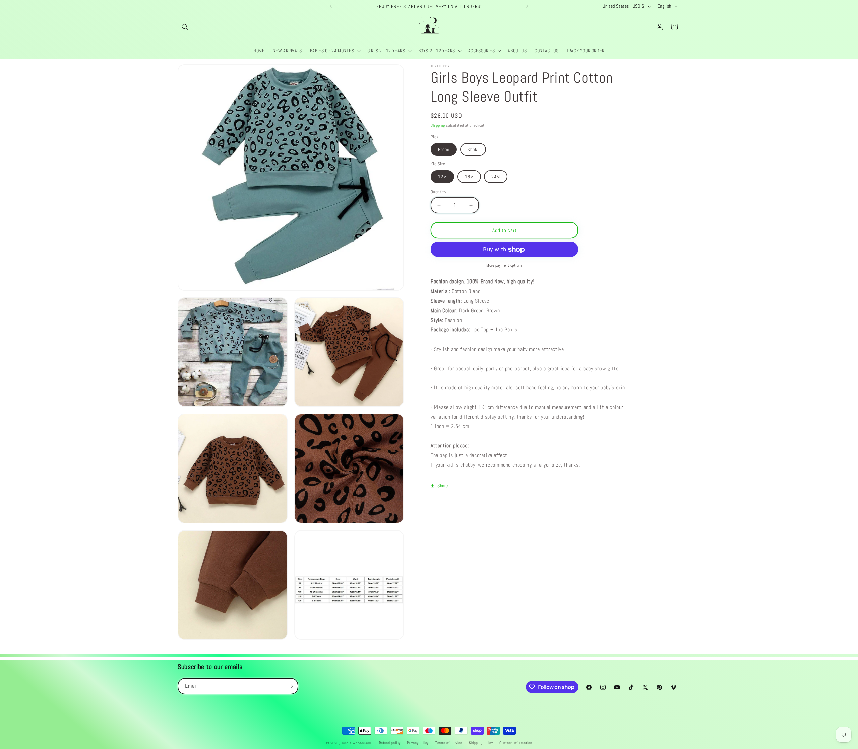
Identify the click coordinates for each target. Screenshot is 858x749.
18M (469, 177)
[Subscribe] (290, 686)
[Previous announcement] (330, 6)
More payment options (504, 265)
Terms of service (448, 742)
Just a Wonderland (356, 743)
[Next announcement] (527, 6)
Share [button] (442, 486)
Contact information (515, 742)
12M (442, 177)
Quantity (438, 192)
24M (495, 177)
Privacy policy (418, 742)
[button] (185, 27)
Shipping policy (481, 742)
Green (443, 150)
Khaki (473, 150)
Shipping (438, 125)
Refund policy (390, 742)
